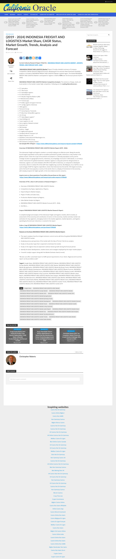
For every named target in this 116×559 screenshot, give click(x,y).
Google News (27, 288)
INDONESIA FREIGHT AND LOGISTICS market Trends (33, 317)
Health (19, 14)
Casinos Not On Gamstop (58, 426)
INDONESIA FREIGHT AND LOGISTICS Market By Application (35, 296)
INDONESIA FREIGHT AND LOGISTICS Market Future (33, 304)
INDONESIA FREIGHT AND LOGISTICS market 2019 (61, 293)
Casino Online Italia (58, 534)
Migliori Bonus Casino (58, 422)
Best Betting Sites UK (58, 470)
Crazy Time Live (58, 496)
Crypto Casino (58, 553)
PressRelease (10, 34)
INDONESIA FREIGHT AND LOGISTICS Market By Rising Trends (36, 298)
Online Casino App (58, 509)
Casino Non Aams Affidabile (58, 505)
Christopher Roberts (11, 66)
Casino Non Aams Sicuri (58, 550)
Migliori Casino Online (58, 502)
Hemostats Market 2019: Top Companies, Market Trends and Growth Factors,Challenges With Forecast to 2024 (71, 336)
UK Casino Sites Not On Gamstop (58, 474)
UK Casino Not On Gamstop (58, 445)
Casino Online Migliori (58, 413)
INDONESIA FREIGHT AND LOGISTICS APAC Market (46, 288)
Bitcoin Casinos (58, 493)
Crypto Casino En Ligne (58, 557)
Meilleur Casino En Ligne (58, 438)
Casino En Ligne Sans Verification (88, 14)
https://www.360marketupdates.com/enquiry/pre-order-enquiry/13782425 (43, 177)
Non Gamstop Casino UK (58, 458)
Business (12, 14)
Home (6, 14)
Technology (34, 14)
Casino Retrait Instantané (58, 512)
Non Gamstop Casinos (58, 419)
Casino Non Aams (58, 528)
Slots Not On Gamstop (58, 454)
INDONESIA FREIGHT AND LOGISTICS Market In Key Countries (36, 306)
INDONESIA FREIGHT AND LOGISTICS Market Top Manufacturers (37, 314)
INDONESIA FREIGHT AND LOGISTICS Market (61, 291)
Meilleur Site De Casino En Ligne (66, 14)
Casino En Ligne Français (58, 521)
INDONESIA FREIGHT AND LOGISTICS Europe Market (33, 291)
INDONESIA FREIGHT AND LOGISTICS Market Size (33, 311)
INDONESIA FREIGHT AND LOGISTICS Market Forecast (66, 301)
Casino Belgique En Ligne (58, 518)
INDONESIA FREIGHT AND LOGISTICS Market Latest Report (35, 309)
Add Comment (11, 73)
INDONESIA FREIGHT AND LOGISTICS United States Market (35, 319)
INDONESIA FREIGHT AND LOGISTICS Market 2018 (33, 293)
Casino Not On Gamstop (47, 14)
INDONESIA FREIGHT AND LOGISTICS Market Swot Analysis (63, 311)
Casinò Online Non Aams (58, 537)
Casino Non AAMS (58, 416)
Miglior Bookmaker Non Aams (58, 547)
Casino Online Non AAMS (58, 544)
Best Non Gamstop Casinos (58, 467)
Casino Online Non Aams (58, 515)
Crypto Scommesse (58, 499)
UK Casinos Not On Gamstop (58, 432)
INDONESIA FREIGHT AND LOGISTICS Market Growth (62, 304)
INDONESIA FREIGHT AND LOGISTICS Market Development (35, 301)
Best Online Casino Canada (58, 442)
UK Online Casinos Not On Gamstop (58, 435)
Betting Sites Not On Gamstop (30, 18)
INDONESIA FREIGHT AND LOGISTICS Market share (66, 309)
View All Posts (78, 352)
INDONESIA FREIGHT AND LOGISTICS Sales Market (62, 317)
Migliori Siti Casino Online (58, 531)
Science (26, 14)
